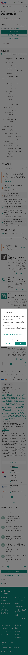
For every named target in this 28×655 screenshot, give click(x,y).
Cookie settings (14, 340)
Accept (20, 343)
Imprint (20, 334)
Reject (8, 343)
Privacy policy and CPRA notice (10, 334)
